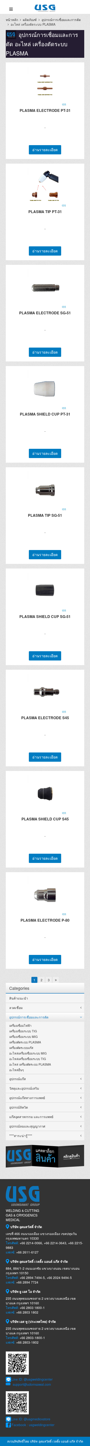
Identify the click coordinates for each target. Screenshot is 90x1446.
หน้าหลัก (12, 19)
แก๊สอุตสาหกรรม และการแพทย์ (31, 1116)
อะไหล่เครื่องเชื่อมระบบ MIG (28, 1053)
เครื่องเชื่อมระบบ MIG (23, 1036)
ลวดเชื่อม (16, 1007)
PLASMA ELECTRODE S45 (45, 717)
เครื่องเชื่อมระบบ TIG (23, 1031)
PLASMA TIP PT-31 (45, 211)
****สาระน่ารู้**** (20, 1135)
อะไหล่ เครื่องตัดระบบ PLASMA (30, 1064)
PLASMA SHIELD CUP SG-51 (45, 616)
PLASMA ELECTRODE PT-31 (45, 110)
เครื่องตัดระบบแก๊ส (21, 1048)
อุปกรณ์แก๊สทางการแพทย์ (27, 1097)
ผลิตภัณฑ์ (30, 19)
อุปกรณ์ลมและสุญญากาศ (27, 1126)
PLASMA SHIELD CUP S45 (45, 819)
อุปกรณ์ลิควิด (18, 1107)
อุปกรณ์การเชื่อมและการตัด (61, 19)
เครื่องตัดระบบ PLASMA (25, 1042)
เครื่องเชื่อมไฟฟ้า (20, 1025)
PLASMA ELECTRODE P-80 (45, 920)
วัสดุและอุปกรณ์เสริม (24, 1088)
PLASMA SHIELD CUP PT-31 (45, 414)
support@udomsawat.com (32, 1384)
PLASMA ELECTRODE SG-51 (45, 312)
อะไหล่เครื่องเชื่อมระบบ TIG (27, 1059)
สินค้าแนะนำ (18, 998)
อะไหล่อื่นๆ (16, 1070)
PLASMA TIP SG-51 (45, 515)
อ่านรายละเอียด (45, 149)
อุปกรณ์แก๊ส (17, 1078)
